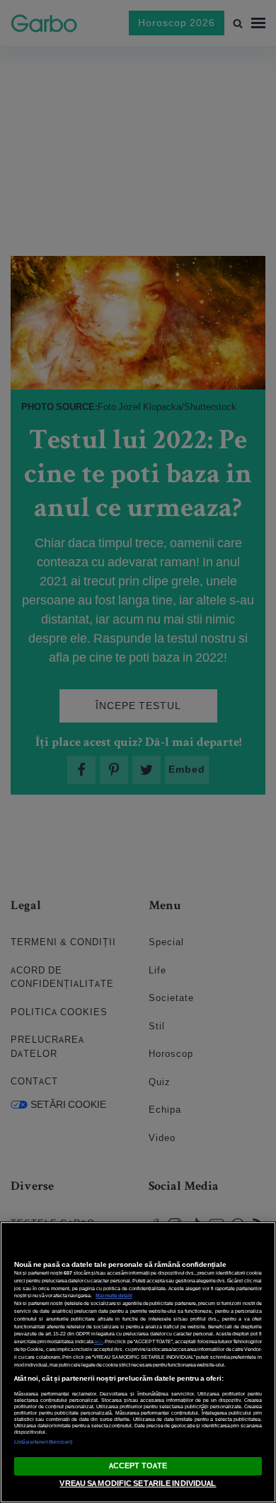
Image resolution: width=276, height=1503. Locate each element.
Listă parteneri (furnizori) (43, 1442)
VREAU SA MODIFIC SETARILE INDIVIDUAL (137, 1483)
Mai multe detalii (114, 1295)
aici (98, 1341)
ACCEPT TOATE (138, 1465)
